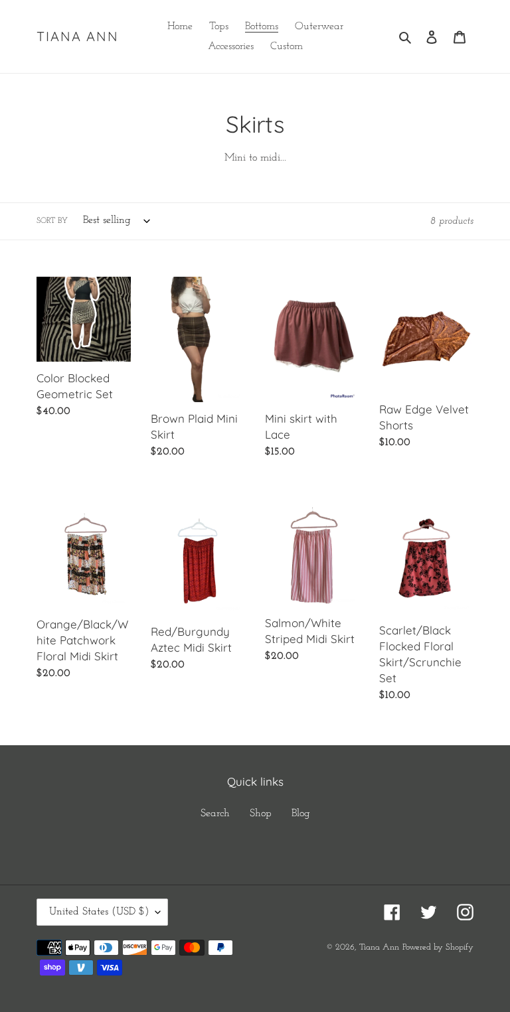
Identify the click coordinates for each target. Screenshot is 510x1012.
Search (215, 813)
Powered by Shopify (437, 947)
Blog (301, 813)
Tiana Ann (78, 36)
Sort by (52, 221)
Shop (261, 813)
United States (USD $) (99, 911)
